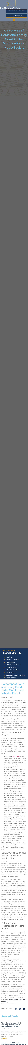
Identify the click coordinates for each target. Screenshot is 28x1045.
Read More (4, 1038)
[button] (14, 19)
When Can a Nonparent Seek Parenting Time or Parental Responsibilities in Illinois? (11, 1024)
